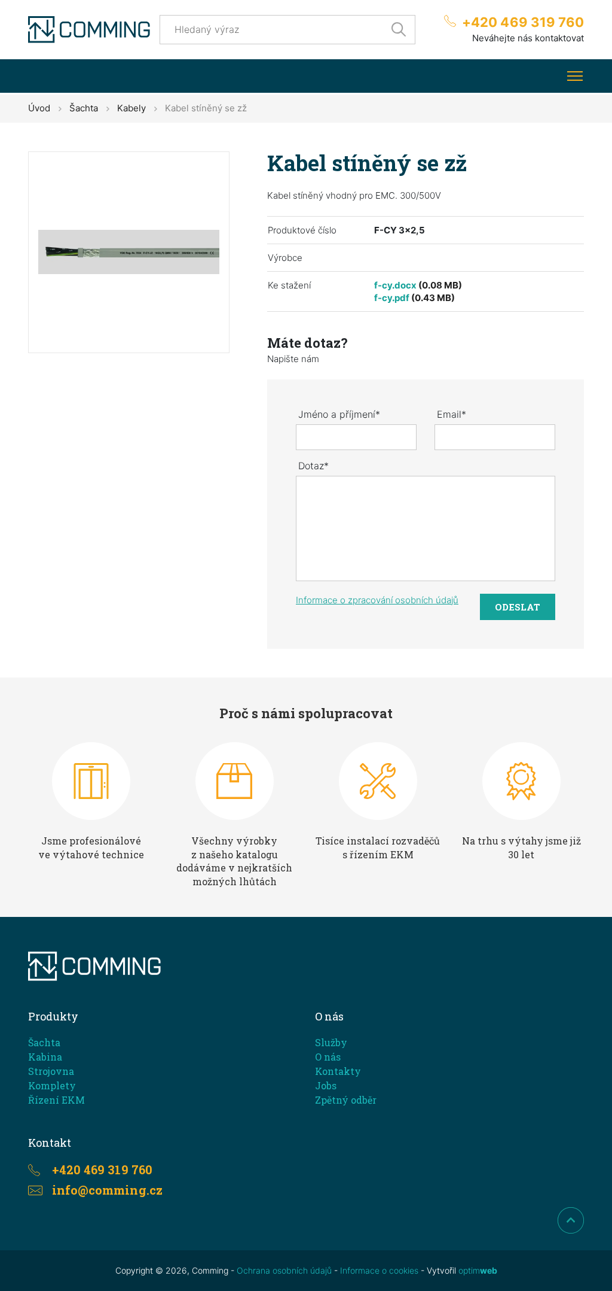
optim (477, 1270)
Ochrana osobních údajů (284, 1270)
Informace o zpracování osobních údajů (377, 600)
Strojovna (51, 1071)
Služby (331, 1042)
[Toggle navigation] (574, 76)
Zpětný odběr (346, 1099)
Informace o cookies (379, 1270)
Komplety (52, 1085)
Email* (451, 414)
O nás (328, 1056)
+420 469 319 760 (523, 22)
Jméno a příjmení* (339, 414)
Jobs (325, 1085)
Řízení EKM (56, 1099)
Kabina (45, 1056)
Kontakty (338, 1071)
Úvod (39, 108)
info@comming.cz (107, 1190)
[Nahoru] (571, 1220)
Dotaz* (313, 466)
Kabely (131, 108)
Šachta (83, 108)
